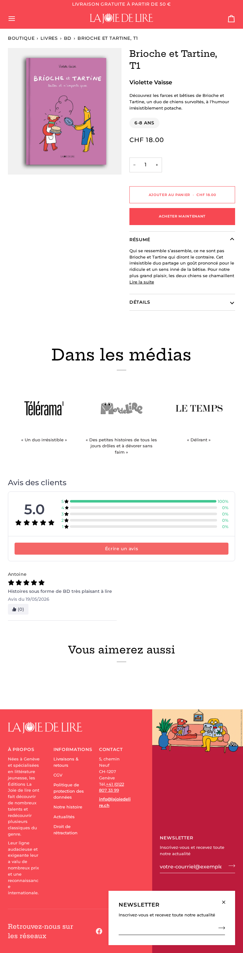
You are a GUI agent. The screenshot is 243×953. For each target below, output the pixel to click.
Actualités (64, 816)
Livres (49, 38)
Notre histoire (67, 806)
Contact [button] (111, 749)
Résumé (139, 239)
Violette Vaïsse (150, 82)
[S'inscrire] (220, 928)
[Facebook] (99, 931)
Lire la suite (141, 281)
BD (68, 38)
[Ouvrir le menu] (17, 18)
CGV (57, 774)
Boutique (21, 38)
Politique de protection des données (68, 791)
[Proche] (226, 899)
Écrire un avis (121, 548)
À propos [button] (21, 749)
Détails (139, 302)
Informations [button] (69, 749)
